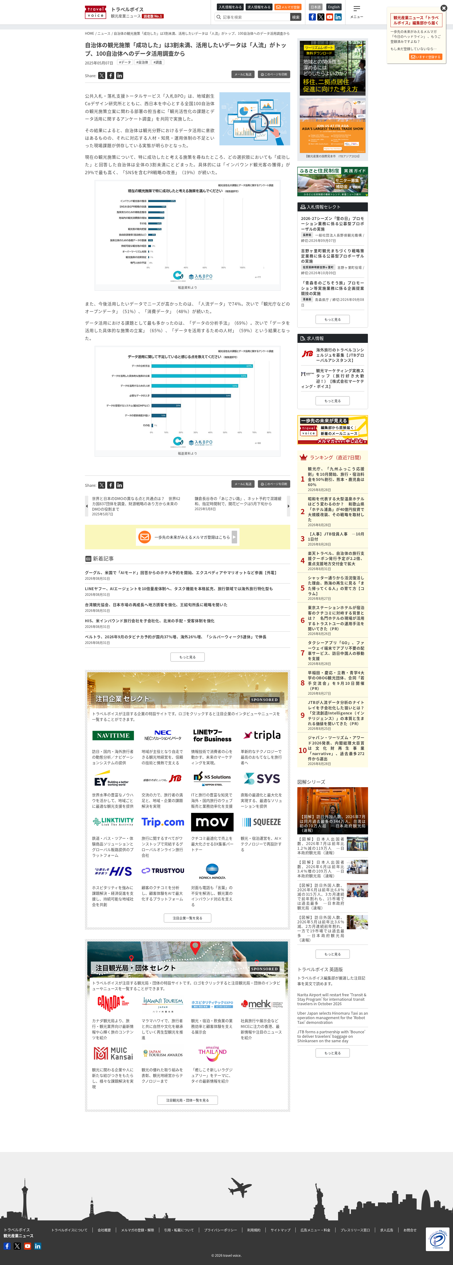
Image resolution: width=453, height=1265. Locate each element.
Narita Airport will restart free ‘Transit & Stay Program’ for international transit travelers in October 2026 (331, 999)
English (334, 6)
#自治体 (142, 62)
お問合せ (410, 1229)
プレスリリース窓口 (355, 1229)
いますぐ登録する (427, 57)
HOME (89, 33)
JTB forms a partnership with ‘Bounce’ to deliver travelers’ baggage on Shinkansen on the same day (331, 1036)
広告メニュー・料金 (315, 1229)
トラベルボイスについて (69, 1229)
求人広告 (386, 1229)
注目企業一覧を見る (187, 918)
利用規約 (253, 1229)
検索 (296, 17)
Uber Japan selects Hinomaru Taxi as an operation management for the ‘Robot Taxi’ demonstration (332, 1017)
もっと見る (187, 657)
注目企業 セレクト (123, 698)
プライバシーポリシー (220, 1229)
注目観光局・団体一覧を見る (187, 1100)
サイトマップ (280, 1229)
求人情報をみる (259, 6)
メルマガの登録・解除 (137, 1229)
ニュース (103, 33)
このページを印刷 (275, 74)
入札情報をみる (230, 6)
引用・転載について (179, 1229)
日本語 (316, 6)
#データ (125, 62)
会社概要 (104, 1229)
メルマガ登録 (290, 7)
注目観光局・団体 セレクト (136, 968)
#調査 (158, 62)
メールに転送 (243, 74)
